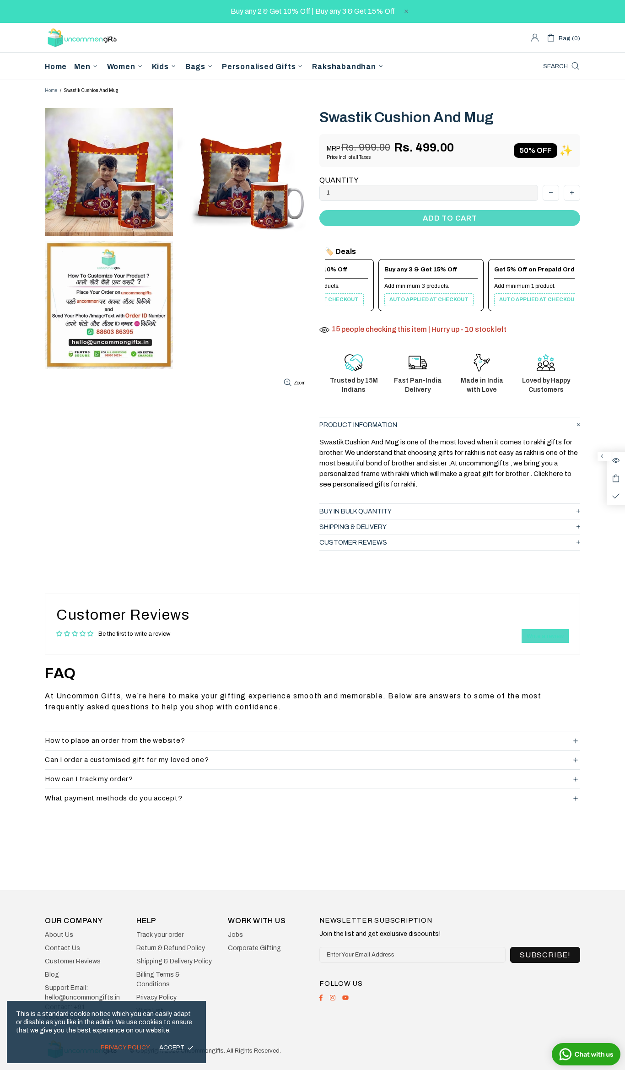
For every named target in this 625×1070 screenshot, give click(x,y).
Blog (52, 974)
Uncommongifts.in (84, 37)
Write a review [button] (545, 636)
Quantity (339, 180)
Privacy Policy (156, 997)
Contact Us (62, 948)
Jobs (235, 934)
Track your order (159, 934)
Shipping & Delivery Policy (174, 961)
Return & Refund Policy (170, 948)
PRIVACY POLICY (125, 1047)
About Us (59, 934)
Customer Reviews (73, 961)
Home (51, 90)
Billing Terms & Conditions (158, 979)
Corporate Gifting (254, 948)
